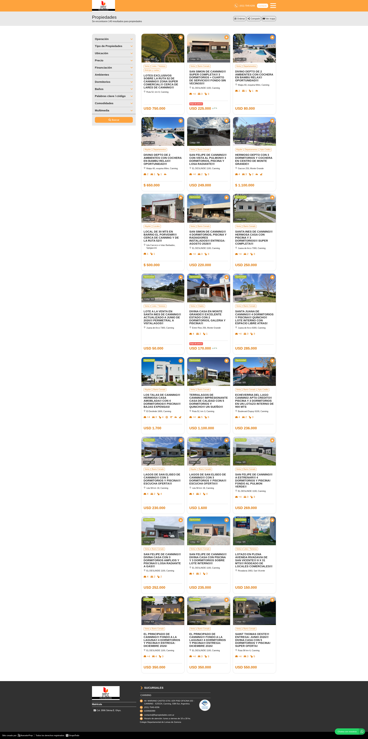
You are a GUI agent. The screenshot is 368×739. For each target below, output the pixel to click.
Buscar (115, 120)
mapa (272, 18)
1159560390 (149, 711)
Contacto (262, 6)
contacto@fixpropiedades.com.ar (159, 715)
